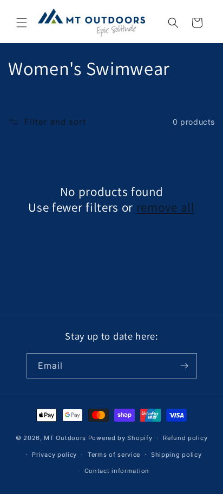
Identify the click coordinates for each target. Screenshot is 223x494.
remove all (165, 207)
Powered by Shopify (120, 438)
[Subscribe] (184, 365)
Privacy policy (54, 454)
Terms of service (114, 454)
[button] (22, 23)
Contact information (116, 471)
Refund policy (185, 438)
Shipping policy (176, 454)
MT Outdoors (65, 438)
